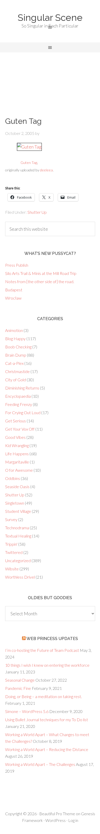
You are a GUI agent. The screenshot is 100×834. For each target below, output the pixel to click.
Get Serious (15, 420)
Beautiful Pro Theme (57, 813)
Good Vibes (15, 437)
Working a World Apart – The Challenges (40, 764)
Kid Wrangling (17, 445)
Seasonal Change (20, 680)
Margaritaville (17, 461)
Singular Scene (50, 17)
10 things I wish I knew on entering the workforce (47, 665)
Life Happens (17, 453)
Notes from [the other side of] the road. (39, 281)
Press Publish (16, 265)
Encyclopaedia (18, 396)
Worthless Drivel (20, 576)
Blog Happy (15, 338)
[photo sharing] (29, 147)
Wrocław (13, 297)
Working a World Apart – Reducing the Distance (46, 749)
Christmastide (17, 371)
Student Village (18, 511)
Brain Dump (15, 355)
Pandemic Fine (18, 688)
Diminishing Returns (22, 387)
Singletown (14, 503)
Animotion (14, 330)
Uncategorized (18, 560)
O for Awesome (19, 470)
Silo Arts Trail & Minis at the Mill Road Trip (40, 273)
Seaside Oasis (17, 486)
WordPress (55, 820)
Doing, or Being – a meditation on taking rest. (43, 696)
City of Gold (15, 379)
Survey (11, 519)
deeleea (46, 170)
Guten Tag (29, 162)
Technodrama (17, 527)
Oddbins (12, 478)
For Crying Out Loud (23, 412)
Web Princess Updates (52, 638)
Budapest (13, 289)
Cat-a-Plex (14, 363)
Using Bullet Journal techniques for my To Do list (46, 719)
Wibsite (12, 568)
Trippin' (11, 544)
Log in (73, 820)
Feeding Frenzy (18, 404)
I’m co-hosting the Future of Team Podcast (42, 650)
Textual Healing (18, 535)
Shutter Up (37, 212)
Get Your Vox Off (20, 429)
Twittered (14, 552)
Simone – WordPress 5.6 (26, 711)
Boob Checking (18, 346)
